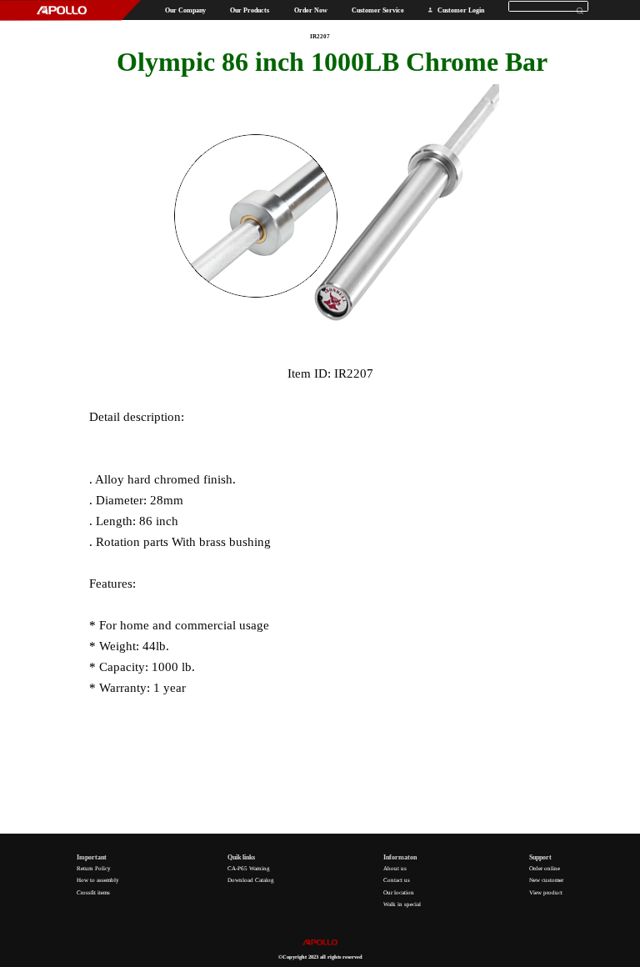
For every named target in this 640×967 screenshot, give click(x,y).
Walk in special (402, 904)
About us (395, 868)
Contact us (396, 880)
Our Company (185, 10)
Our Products (249, 10)
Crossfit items (93, 892)
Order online (544, 868)
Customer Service (378, 10)
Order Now (311, 10)
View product (545, 892)
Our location (398, 892)
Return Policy (94, 868)
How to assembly (98, 880)
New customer (546, 880)
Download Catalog (251, 880)
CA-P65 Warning (249, 868)
